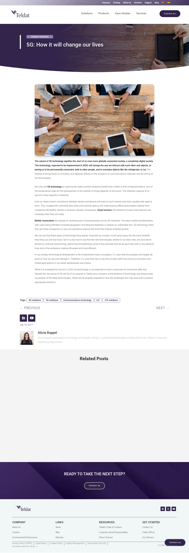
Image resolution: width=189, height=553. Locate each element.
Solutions (87, 13)
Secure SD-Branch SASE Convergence (51, 406)
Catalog (116, 3)
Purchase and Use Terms (23, 546)
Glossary (106, 3)
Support (148, 3)
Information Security (97, 543)
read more (94, 443)
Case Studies (122, 13)
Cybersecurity (40, 416)
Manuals (59, 537)
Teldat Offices (148, 532)
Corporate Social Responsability (113, 532)
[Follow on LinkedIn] (23, 318)
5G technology (56, 161)
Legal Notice (40, 543)
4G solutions (35, 300)
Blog (157, 3)
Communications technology (77, 300)
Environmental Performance (24, 537)
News (58, 527)
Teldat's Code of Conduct (110, 527)
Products (103, 13)
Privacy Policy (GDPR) (22, 543)
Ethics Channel (106, 537)
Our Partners (148, 537)
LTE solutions (111, 300)
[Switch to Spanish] (168, 3)
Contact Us (147, 527)
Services (141, 13)
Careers (16, 532)
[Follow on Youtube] (31, 318)
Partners (138, 3)
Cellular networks (39, 36)
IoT (98, 300)
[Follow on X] (168, 509)
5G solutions (52, 300)
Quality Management (75, 543)
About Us (127, 3)
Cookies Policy (56, 543)
